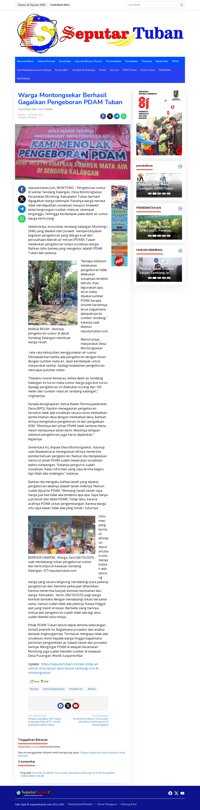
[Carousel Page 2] (154, 194)
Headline (22, 117)
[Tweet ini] (110, 116)
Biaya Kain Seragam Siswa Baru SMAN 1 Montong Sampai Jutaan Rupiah (159, 186)
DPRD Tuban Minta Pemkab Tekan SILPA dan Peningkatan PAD (158, 229)
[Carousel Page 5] (169, 194)
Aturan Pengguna (107, 804)
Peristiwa (32, 117)
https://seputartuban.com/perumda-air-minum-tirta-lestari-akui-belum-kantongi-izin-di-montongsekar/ (63, 668)
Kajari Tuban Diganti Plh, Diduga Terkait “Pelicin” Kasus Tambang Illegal (157, 271)
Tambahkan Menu (60, 4)
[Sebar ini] (103, 116)
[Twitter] (68, 706)
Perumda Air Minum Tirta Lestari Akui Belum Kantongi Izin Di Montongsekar (90, 720)
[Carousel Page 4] (164, 194)
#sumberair (76, 689)
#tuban (92, 689)
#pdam (34, 689)
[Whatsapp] (124, 116)
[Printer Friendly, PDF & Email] (39, 681)
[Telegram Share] (117, 116)
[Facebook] (60, 706)
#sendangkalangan (53, 689)
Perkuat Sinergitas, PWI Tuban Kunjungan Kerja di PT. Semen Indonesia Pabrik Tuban (44, 720)
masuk (34, 746)
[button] (181, 5)
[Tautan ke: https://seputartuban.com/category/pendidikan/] (180, 166)
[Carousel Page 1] (150, 194)
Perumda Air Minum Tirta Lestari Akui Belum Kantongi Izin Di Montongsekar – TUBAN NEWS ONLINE (68, 774)
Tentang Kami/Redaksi (80, 804)
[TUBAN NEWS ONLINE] (100, 33)
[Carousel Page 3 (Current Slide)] (159, 194)
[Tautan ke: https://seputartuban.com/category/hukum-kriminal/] (180, 250)
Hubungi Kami (129, 804)
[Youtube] (75, 706)
